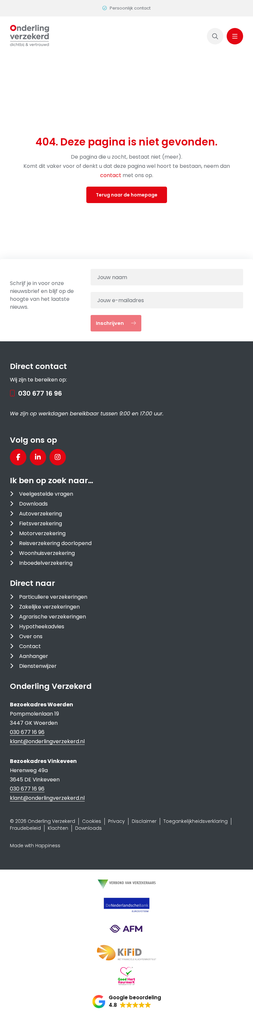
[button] (126, 1001)
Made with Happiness (35, 845)
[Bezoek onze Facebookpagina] (18, 457)
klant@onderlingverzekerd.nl (47, 741)
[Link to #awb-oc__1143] (235, 36)
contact (111, 175)
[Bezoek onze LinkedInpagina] (38, 457)
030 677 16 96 (40, 393)
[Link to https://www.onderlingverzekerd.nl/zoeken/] (215, 36)
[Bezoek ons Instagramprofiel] (57, 457)
